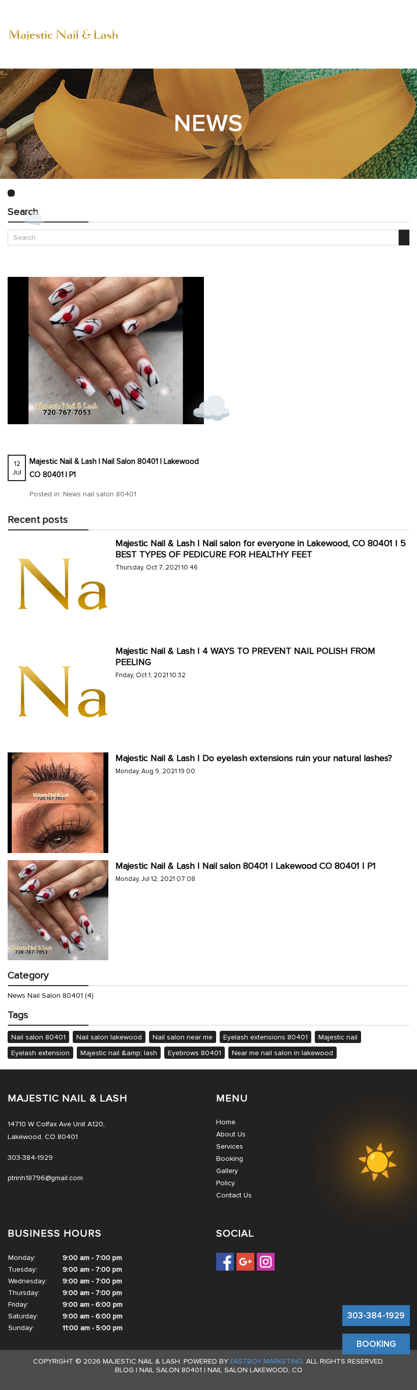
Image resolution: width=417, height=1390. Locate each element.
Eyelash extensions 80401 (265, 1037)
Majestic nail (338, 1037)
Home (225, 1122)
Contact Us (234, 1195)
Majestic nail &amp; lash (118, 1053)
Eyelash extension (40, 1053)
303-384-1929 (376, 1315)
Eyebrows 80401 (194, 1053)
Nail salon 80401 (38, 1037)
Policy (225, 1183)
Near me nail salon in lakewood (282, 1053)
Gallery (227, 1170)
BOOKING (376, 1344)
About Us (231, 1134)
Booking (229, 1158)
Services (229, 1146)
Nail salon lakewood (109, 1037)
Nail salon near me (183, 1037)
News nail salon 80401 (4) (51, 995)
